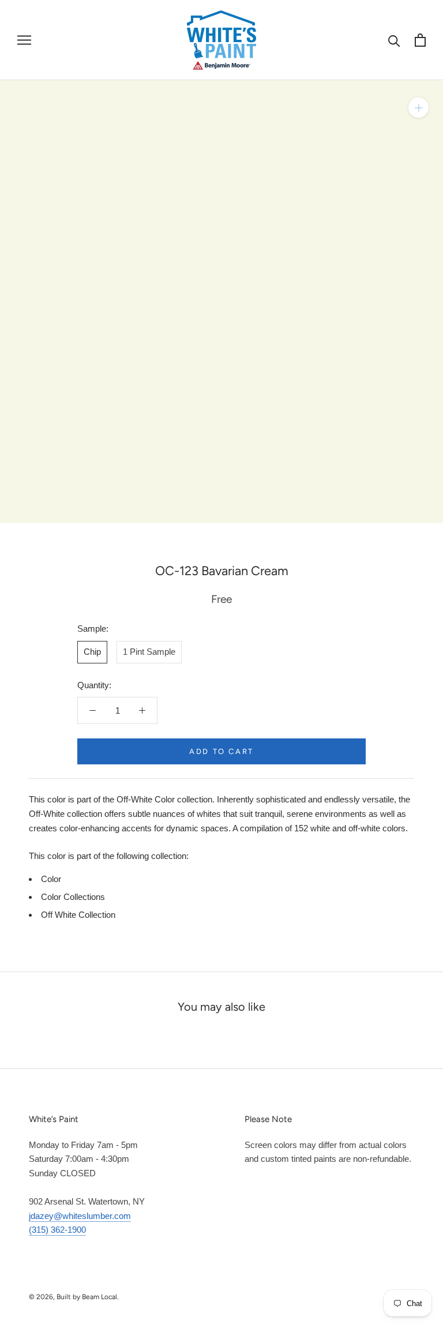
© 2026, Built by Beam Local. (74, 1297)
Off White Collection (78, 915)
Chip (92, 652)
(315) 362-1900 (57, 1230)
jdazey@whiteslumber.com (80, 1216)
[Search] (394, 40)
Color (51, 879)
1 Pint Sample (149, 652)
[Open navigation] (24, 40)
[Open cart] (420, 40)
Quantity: (94, 685)
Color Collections (73, 897)
